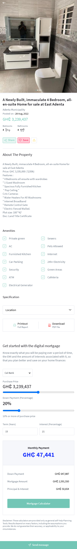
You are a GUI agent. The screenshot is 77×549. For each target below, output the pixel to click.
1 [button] (36, 90)
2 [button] (37, 90)
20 (5, 403)
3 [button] (39, 90)
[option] (38, 47)
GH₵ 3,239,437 (17, 386)
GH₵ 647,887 (62, 473)
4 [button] (40, 90)
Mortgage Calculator (38, 503)
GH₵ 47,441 (38, 454)
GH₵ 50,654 (62, 489)
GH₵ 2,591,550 (61, 481)
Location (11, 310)
